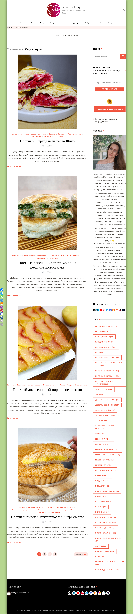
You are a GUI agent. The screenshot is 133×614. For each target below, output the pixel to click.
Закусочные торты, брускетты (104, 427)
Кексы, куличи (103, 439)
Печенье (100, 507)
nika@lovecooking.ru (20, 592)
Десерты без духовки (107, 405)
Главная (23, 23)
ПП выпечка (48, 136)
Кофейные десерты (106, 449)
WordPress (111, 610)
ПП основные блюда (107, 491)
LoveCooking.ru (73, 7)
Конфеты (101, 444)
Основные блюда (38, 23)
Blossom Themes (86, 610)
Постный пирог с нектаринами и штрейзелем (47, 517)
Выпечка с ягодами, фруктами (28, 385)
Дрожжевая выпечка (107, 415)
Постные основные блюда (108, 539)
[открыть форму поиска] (124, 10)
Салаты (100, 546)
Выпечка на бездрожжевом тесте (33, 134)
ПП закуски (102, 486)
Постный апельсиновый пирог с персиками (47, 389)
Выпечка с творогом (107, 371)
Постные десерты (105, 528)
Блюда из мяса (104, 342)
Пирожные (102, 512)
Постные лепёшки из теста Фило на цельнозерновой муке (47, 265)
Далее (79, 554)
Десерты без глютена (107, 400)
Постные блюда (106, 23)
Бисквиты (101, 331)
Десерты (77, 23)
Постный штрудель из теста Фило (47, 141)
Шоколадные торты (107, 570)
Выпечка (65, 23)
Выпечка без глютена (36, 507)
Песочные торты (105, 501)
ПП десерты (102, 481)
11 (55, 554)
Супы (99, 556)
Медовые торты (104, 460)
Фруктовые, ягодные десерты (109, 563)
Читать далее (12, 166)
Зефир (100, 434)
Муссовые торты (105, 465)
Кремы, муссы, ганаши (107, 455)
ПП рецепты (90, 23)
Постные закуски (105, 533)
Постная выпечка (74, 134)
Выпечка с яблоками (56, 134)
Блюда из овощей (105, 347)
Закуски (53, 23)
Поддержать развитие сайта (110, 109)
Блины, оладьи (104, 337)
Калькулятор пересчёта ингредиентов (106, 120)
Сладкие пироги (81, 385)
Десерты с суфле (105, 410)
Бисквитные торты (106, 326)
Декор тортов (103, 389)
